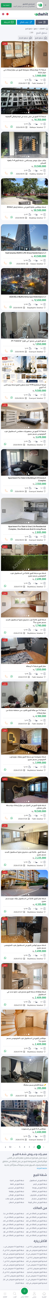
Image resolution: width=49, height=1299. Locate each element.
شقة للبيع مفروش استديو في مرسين (36, 1272)
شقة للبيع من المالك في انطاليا (13, 1217)
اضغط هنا (6, 5)
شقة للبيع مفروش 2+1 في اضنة (36, 1257)
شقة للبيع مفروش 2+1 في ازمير (13, 1272)
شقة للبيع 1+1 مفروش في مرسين (13, 1268)
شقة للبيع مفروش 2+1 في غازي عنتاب (13, 1276)
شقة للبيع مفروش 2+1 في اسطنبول (13, 1261)
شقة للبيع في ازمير (40, 1184)
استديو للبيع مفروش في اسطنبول (13, 1265)
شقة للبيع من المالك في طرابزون (13, 1224)
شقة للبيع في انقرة (17, 1180)
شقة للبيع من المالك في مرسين (36, 1228)
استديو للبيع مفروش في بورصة (36, 1250)
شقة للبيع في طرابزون (38, 1195)
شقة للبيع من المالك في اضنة (13, 1221)
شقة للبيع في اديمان (16, 1202)
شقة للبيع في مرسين (16, 1188)
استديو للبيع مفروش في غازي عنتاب (13, 1279)
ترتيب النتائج (24, 22)
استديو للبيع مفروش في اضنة (36, 1261)
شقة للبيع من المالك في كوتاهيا (13, 1228)
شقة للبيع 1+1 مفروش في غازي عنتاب (36, 1279)
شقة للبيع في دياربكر (39, 1199)
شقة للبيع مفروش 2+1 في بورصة (36, 1247)
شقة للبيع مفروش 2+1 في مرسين (36, 1268)
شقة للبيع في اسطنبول (38, 1180)
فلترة (40, 22)
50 (10, 1147)
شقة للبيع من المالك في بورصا (36, 1217)
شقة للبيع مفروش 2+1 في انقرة (13, 1250)
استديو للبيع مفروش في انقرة (13, 1254)
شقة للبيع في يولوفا (16, 1191)
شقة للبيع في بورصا (39, 1188)
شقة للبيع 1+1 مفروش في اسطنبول (36, 1265)
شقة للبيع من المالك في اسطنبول (36, 1213)
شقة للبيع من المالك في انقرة (36, 1221)
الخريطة (7, 22)
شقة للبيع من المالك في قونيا (36, 1232)
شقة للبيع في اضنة (17, 1184)
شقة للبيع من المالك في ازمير (36, 1235)
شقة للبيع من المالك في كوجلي (13, 1232)
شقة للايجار (19, 1283)
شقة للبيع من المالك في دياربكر (13, 1213)
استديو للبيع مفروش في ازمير (36, 1283)
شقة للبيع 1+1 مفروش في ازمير (36, 1276)
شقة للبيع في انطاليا (39, 1191)
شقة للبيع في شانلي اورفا (37, 1202)
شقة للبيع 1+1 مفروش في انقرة (36, 1254)
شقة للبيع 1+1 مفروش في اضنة (13, 1257)
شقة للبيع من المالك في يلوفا (36, 1224)
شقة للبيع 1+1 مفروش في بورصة (13, 1247)
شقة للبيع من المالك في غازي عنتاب (13, 1235)
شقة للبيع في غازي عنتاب (14, 1199)
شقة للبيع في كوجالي (16, 1195)
